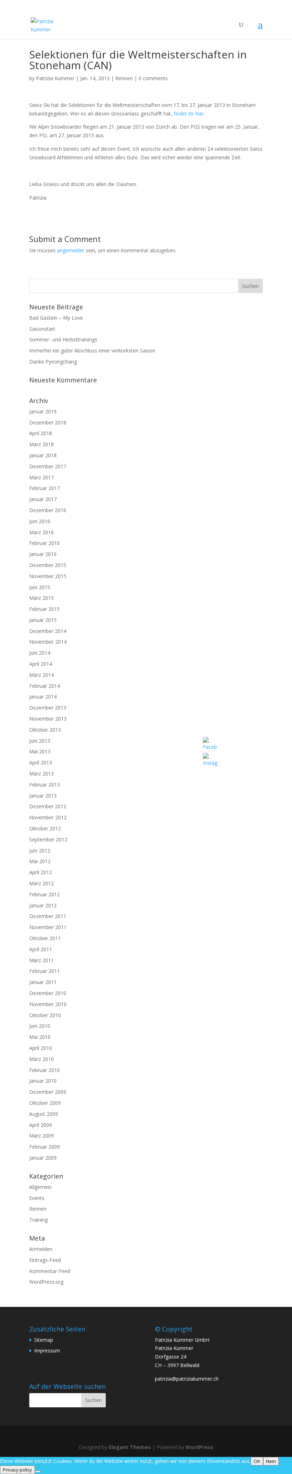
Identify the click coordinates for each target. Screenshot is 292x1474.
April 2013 (40, 762)
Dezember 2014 (47, 631)
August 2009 (43, 1113)
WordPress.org (46, 1281)
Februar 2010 (44, 1070)
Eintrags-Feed (45, 1260)
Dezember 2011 (47, 916)
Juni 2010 (39, 1025)
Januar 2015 (43, 620)
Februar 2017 (44, 488)
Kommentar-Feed (49, 1271)
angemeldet (70, 250)
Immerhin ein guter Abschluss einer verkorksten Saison (92, 350)
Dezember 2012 (47, 806)
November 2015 (48, 576)
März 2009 (41, 1135)
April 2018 (40, 433)
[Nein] (38, 1471)
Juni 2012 (39, 850)
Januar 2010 (43, 1080)
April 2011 (40, 949)
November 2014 (48, 641)
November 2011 (48, 927)
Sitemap (43, 1339)
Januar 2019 (43, 411)
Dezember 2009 (47, 1091)
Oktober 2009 (45, 1102)
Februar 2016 (44, 543)
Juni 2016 (39, 521)
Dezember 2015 (47, 565)
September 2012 (48, 839)
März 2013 (41, 773)
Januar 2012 (43, 905)
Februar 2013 (44, 784)
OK (257, 1461)
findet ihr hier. (189, 113)
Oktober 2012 (45, 828)
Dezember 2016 (47, 510)
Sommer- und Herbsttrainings (63, 339)
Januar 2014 (43, 696)
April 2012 (40, 872)
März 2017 (41, 477)
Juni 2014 (39, 652)
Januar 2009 (43, 1157)
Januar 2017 (43, 499)
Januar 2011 (43, 982)
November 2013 (48, 718)
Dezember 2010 (47, 993)
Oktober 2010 (45, 1015)
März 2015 (41, 597)
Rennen (124, 78)
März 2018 (41, 444)
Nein (271, 1461)
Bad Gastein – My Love (56, 317)
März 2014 (41, 674)
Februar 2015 (44, 608)
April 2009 (40, 1125)
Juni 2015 (39, 587)
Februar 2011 (44, 971)
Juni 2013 (39, 740)
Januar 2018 (43, 455)
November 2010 (48, 1004)
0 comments (153, 78)
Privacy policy (17, 1470)
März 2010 (41, 1059)
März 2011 (41, 960)
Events (37, 1198)
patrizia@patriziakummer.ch (187, 1378)
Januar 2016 (43, 554)
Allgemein (40, 1187)
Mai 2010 (40, 1037)
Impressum (47, 1350)
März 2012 (41, 883)
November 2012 (48, 817)
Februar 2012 (44, 894)
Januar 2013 (43, 795)
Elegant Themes (130, 1447)
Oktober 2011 (45, 938)
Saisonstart (42, 328)
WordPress (199, 1447)
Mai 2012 (40, 861)
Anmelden (40, 1249)
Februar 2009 (44, 1146)
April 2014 (40, 663)
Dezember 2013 (47, 707)
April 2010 (40, 1048)
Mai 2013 (40, 751)
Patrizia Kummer (55, 78)
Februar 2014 (44, 685)
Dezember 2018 (47, 422)
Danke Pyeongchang (53, 361)
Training (38, 1219)
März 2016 (41, 532)
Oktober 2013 (45, 729)
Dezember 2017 (47, 466)
